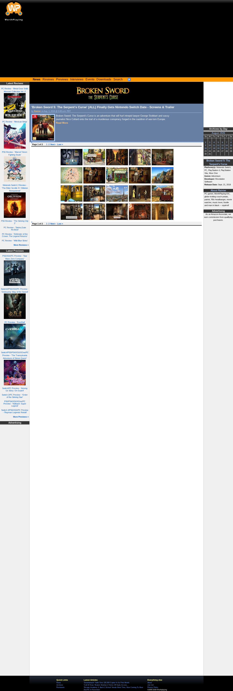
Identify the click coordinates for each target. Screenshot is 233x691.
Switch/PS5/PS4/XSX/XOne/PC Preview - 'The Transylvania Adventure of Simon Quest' (15, 355)
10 (210, 145)
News (58, 683)
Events (90, 79)
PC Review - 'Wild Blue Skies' (15, 240)
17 (210, 148)
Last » (60, 144)
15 (231, 145)
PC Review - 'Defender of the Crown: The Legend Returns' (15, 235)
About (149, 683)
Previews (62, 79)
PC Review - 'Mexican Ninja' (14, 122)
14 (227, 145)
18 (214, 148)
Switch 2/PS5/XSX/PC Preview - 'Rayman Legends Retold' (14, 411)
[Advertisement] (116, 50)
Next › (53, 144)
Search (118, 79)
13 (222, 145)
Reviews (48, 79)
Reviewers (60, 687)
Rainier (37, 111)
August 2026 (218, 133)
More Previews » (21, 417)
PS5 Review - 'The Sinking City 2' (14, 222)
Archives (59, 685)
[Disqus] (116, 273)
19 (218, 148)
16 (205, 148)
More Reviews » (21, 245)
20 (222, 148)
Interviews (76, 79)
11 (214, 145)
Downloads (103, 79)
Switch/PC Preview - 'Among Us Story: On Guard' (14, 389)
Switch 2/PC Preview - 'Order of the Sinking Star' (15, 396)
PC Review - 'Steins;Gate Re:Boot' (15, 228)
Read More (62, 122)
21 (227, 148)
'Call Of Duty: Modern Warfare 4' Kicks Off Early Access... (106, 685)
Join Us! (150, 685)
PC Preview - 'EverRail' (15, 322)
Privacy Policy (152, 687)
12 (218, 145)
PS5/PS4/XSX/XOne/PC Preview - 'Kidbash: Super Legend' (14, 403)
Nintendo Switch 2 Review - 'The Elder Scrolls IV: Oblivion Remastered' (15, 188)
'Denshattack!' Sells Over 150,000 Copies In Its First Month (106, 683)
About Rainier (218, 190)
